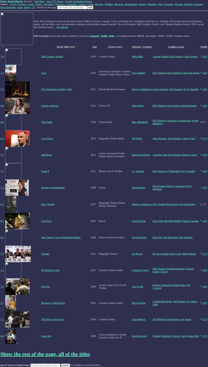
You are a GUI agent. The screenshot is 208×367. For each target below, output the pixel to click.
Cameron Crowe (140, 270)
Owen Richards (187, 204)
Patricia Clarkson (175, 186)
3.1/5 (204, 319)
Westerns (152, 4)
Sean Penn (158, 221)
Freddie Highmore (162, 336)
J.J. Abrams (138, 171)
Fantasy (82, 4)
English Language (193, 4)
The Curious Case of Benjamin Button (61, 237)
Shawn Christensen (142, 89)
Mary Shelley (48, 204)
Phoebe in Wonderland (53, 187)
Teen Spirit (46, 122)
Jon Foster (186, 319)
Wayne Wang (139, 303)
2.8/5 (204, 105)
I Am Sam (46, 221)
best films (39, 1)
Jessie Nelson (139, 221)
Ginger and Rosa (49, 105)
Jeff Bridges (159, 319)
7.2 (2, 89)
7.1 (2, 303)
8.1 (2, 221)
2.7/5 (204, 138)
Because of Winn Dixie (53, 303)
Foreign (22, 4)
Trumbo (45, 253)
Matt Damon (159, 268)
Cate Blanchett (169, 237)
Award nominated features (78, 1)
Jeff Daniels (179, 301)
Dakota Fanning (190, 221)
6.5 (2, 204)
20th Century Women (52, 56)
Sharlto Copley (189, 154)
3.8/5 (204, 56)
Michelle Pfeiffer (172, 221)
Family (38, 4)
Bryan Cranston (161, 253)
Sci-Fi (13, 4)
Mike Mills (137, 56)
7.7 (2, 253)
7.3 (2, 73)
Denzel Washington (163, 285)
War (160, 4)
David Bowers (139, 336)
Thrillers (109, 4)
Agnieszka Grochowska (178, 120)
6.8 (2, 105)
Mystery (99, 4)
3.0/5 (204, 286)
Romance (60, 4)
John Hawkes (160, 138)
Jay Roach (137, 253)
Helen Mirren (189, 253)
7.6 (2, 56)
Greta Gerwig (190, 56)
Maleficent (46, 154)
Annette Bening (161, 56)
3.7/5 (204, 253)
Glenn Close (188, 138)
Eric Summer (138, 73)
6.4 (2, 138)
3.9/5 (204, 154)
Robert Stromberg (141, 154)
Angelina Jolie (160, 154)
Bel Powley (172, 204)
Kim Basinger (173, 319)
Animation (71, 4)
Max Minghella (140, 122)
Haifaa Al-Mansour (142, 204)
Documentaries (8, 7)
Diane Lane (175, 253)
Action (30, 4)
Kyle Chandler (191, 89)
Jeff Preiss (137, 138)
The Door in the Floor (52, 319)
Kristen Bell (193, 336)
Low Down (47, 138)
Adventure (48, 4)
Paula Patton (179, 285)
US (33, 7)
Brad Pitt (157, 237)
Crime (90, 4)
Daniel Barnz (138, 187)
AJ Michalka (172, 171)
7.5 (2, 154)
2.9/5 (204, 89)
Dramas (179, 4)
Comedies (168, 4)
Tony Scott (137, 286)
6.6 (2, 122)
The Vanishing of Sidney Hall (56, 89)
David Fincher (139, 237)
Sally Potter (138, 105)
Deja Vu (45, 286)
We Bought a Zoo (50, 270)
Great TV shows (54, 1)
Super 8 (45, 171)
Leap (43, 73)
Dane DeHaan (173, 73)
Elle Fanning (176, 56)
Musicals (119, 4)
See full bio (62, 27)
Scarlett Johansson (175, 268)
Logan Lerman (160, 89)
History (142, 4)
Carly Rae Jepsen (191, 73)
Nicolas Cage (179, 336)
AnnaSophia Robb (162, 301)
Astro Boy (46, 336)
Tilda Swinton (185, 237)
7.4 (2, 270)
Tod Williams (138, 319)
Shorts (27, 7)
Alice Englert (173, 105)
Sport (20, 7)
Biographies (131, 4)
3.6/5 (204, 73)
